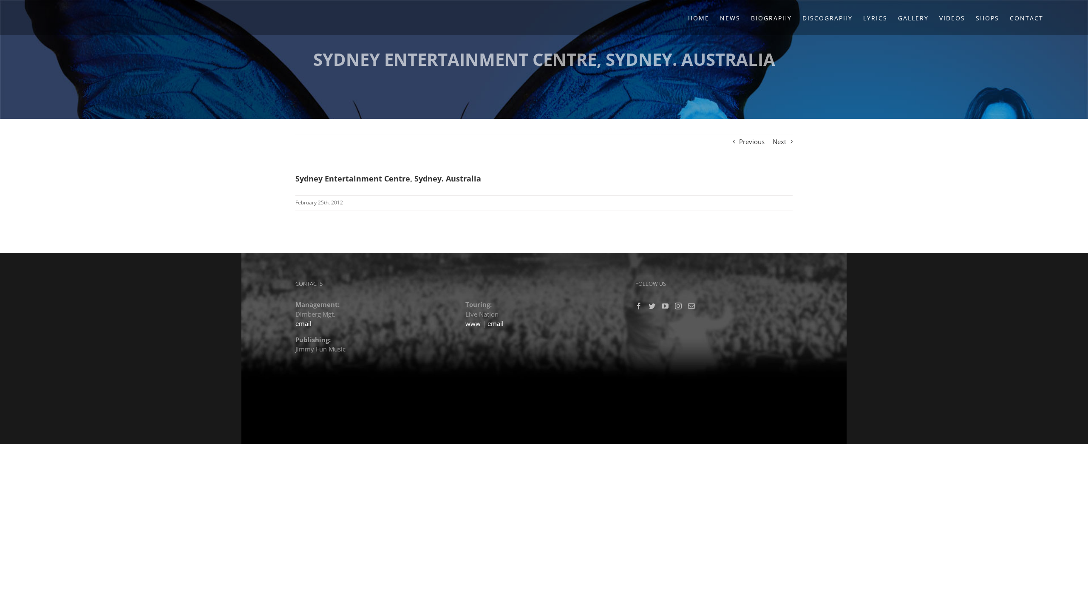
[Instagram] (678, 306)
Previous (752, 141)
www (473, 323)
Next (779, 141)
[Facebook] (638, 306)
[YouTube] (665, 306)
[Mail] (691, 306)
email (303, 323)
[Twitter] (652, 306)
